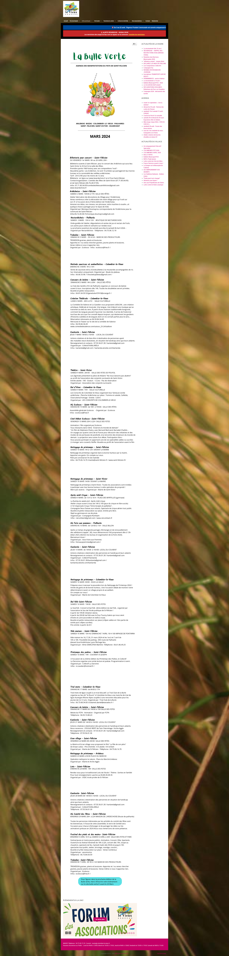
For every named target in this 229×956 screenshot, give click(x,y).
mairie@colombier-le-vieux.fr (101, 943)
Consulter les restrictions (137, 35)
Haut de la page (161, 953)
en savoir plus (100, 919)
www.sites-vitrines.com (121, 953)
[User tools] (134, 44)
